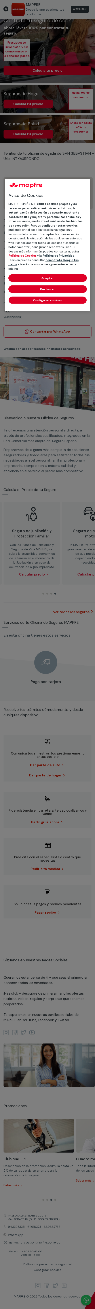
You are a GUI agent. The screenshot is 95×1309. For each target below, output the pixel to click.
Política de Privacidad (58, 256)
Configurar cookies (47, 300)
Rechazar (47, 289)
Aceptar (47, 278)
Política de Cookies (22, 256)
